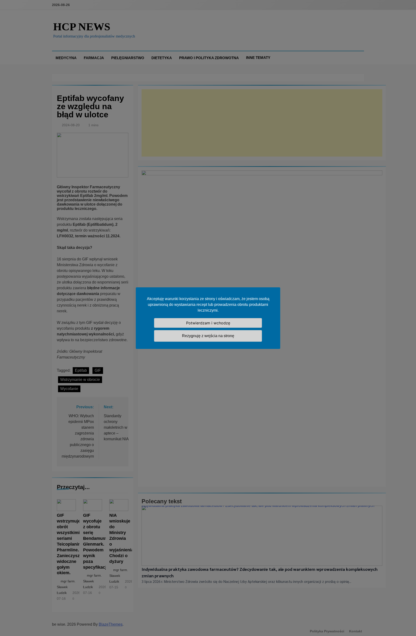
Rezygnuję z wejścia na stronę (208, 336)
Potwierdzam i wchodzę (208, 323)
